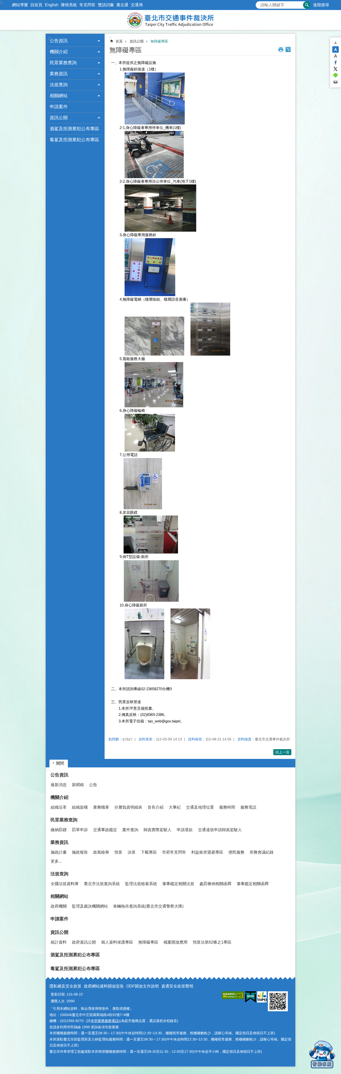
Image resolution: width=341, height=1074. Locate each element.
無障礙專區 (159, 41)
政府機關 (59, 906)
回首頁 (36, 5)
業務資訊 (59, 842)
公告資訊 (59, 774)
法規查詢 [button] (59, 84)
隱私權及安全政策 (65, 986)
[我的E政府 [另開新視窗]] (250, 997)
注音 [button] (288, 49)
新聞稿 (78, 785)
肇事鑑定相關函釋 (253, 884)
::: (1, 2)
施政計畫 (59, 852)
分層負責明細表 (128, 807)
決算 (132, 852)
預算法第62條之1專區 (212, 942)
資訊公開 (137, 41)
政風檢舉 (101, 852)
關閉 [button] (60, 763)
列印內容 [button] (281, 49)
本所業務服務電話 (105, 1021)
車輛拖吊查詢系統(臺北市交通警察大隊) (148, 906)
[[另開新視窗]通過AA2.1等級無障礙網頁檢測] (233, 995)
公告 (93, 785)
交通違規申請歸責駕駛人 (220, 830)
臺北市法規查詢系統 (102, 884)
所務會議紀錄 (262, 852)
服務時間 (227, 807)
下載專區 (149, 852)
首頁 (119, 41)
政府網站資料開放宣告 (104, 986)
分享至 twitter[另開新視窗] (335, 69)
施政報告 (80, 852)
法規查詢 (59, 873)
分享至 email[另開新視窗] (335, 82)
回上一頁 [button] (282, 752)
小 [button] (335, 43)
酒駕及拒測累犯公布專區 (74, 128)
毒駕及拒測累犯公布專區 (74, 139)
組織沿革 (59, 807)
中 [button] (335, 49)
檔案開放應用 (175, 942)
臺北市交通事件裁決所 (170, 20)
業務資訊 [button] (59, 73)
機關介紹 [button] (59, 51)
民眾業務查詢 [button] (63, 62)
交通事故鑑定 (105, 830)
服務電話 (248, 807)
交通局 (137, 5)
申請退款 (185, 830)
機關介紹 (59, 797)
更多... (56, 861)
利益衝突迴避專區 (207, 852)
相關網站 (59, 896)
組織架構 (80, 807)
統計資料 (59, 942)
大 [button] (335, 56)
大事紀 (175, 807)
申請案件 (59, 106)
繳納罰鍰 (59, 830)
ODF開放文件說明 (142, 986)
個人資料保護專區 (117, 942)
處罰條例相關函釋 (215, 884)
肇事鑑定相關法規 (178, 884)
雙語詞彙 (106, 5)
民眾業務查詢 (63, 819)
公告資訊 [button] (59, 40)
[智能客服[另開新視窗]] (322, 1054)
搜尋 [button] (307, 5)
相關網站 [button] (59, 95)
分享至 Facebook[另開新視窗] (335, 62)
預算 (118, 852)
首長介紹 (156, 807)
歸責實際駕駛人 (157, 830)
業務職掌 (101, 807)
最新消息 (59, 785)
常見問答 (87, 5)
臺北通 (122, 5)
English (51, 5)
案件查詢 (130, 830)
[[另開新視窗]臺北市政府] (262, 997)
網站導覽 (20, 5)
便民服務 (236, 852)
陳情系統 (69, 5)
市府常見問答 (174, 852)
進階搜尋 (321, 5)
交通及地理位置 (200, 807)
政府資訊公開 (84, 942)
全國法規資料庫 (65, 884)
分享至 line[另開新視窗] (335, 75)
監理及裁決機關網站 (90, 906)
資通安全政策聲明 (177, 986)
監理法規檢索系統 (141, 884)
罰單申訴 (80, 830)
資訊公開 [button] (59, 117)
